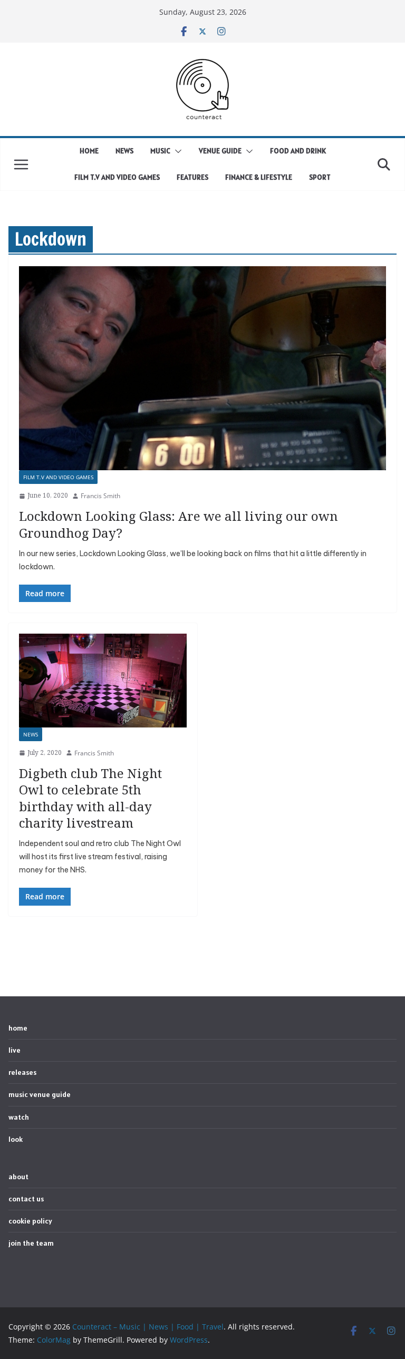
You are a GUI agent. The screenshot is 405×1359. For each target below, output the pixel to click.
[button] (176, 151)
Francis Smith (100, 495)
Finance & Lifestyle (258, 177)
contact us (26, 1198)
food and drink (298, 151)
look (15, 1139)
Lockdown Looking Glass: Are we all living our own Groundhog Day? (178, 524)
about (18, 1176)
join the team (31, 1243)
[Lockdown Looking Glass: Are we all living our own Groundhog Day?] (202, 368)
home (89, 151)
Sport (320, 177)
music (160, 151)
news (124, 151)
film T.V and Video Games (117, 177)
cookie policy (30, 1221)
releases (22, 1072)
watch (18, 1117)
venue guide (220, 151)
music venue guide (39, 1094)
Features (192, 177)
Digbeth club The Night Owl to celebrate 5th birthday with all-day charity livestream (90, 797)
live (14, 1050)
